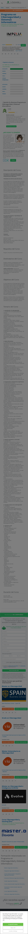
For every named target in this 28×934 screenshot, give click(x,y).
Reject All (13, 927)
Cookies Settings (13, 931)
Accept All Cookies (13, 924)
